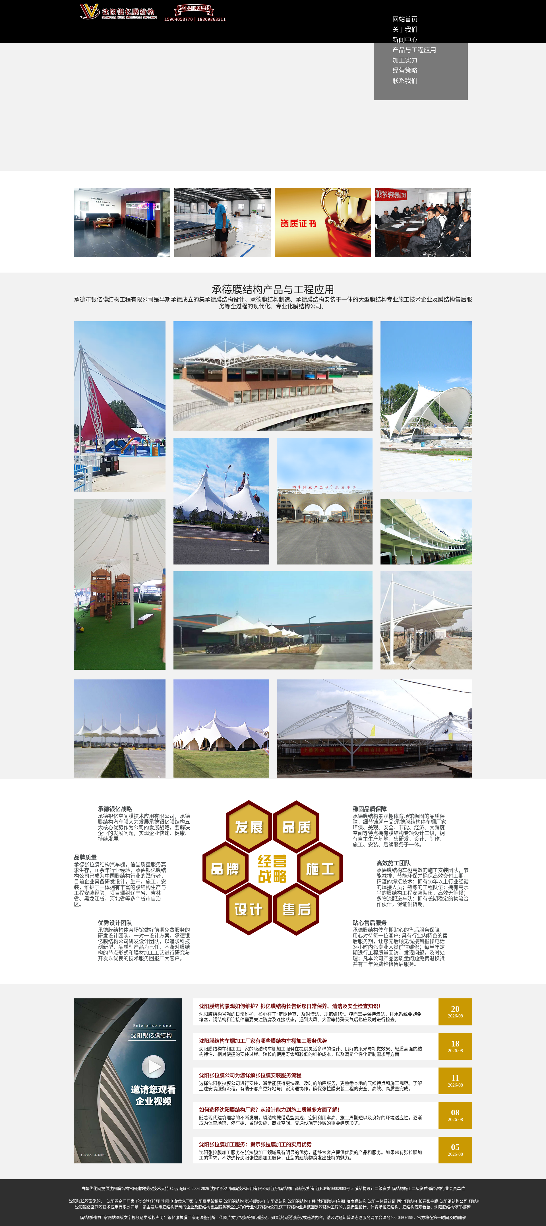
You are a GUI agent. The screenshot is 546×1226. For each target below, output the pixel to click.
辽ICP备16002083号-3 (334, 1188)
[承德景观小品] (426, 491)
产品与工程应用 (414, 49)
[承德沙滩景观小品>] (120, 491)
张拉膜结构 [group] (255, 1201)
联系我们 (404, 80)
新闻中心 (404, 39)
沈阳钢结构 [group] (234, 1201)
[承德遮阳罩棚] (120, 668)
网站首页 (404, 19)
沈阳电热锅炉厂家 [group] (177, 1201)
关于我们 (404, 29)
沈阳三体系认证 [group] (382, 1201)
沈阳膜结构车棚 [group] (331, 1201)
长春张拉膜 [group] (428, 1201)
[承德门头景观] (325, 563)
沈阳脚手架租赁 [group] (208, 1201)
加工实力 (404, 60)
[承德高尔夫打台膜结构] (426, 563)
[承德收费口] (120, 776)
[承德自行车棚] (273, 668)
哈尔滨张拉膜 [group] (148, 1201)
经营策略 (404, 70)
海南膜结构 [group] (356, 1201)
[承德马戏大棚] (221, 563)
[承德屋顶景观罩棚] (221, 776)
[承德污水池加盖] (374, 776)
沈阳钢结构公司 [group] (454, 1201)
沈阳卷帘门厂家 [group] (121, 1201)
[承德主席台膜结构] (273, 429)
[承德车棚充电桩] (426, 668)
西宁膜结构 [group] (407, 1201)
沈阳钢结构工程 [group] (302, 1201)
